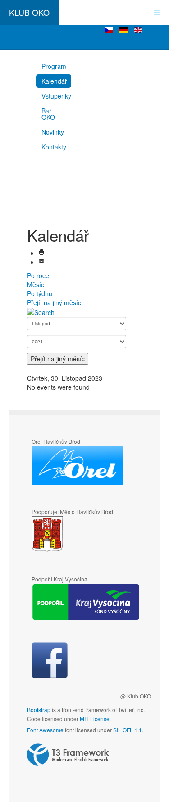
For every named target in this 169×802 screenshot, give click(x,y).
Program (53, 66)
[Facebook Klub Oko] (50, 660)
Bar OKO (48, 114)
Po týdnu (39, 293)
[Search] (41, 311)
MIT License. (95, 718)
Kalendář (54, 81)
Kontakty (53, 146)
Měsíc (35, 284)
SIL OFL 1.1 (127, 730)
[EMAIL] (41, 261)
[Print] (41, 252)
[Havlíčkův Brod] (74, 534)
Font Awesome (45, 730)
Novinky (52, 131)
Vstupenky (56, 95)
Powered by (68, 754)
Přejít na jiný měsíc (54, 302)
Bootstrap (38, 709)
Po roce (38, 275)
